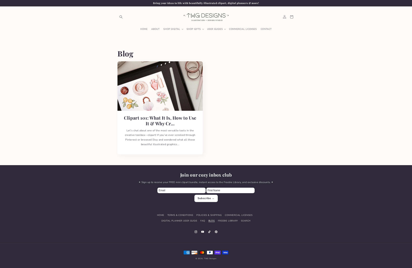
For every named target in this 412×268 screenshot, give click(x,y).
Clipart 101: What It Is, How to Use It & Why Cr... (160, 120)
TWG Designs (210, 258)
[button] (121, 16)
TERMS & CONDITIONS (180, 215)
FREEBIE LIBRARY (228, 220)
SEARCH (246, 220)
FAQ (202, 220)
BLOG (211, 220)
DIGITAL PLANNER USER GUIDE (179, 220)
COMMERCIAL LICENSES (239, 215)
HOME (160, 215)
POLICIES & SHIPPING (209, 215)
